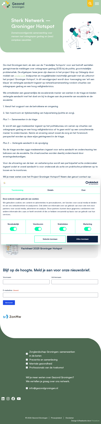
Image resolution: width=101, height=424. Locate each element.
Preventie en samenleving (43, 359)
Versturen (9, 302)
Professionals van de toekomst (46, 367)
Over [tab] (83, 190)
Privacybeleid (56, 418)
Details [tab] (51, 190)
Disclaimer (70, 418)
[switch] (38, 229)
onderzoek (20, 75)
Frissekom (96, 421)
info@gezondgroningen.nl (43, 388)
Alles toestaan (82, 239)
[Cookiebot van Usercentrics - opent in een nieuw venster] (87, 183)
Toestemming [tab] (17, 190)
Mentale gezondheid (40, 363)
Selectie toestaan (50, 239)
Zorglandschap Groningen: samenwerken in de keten (52, 353)
